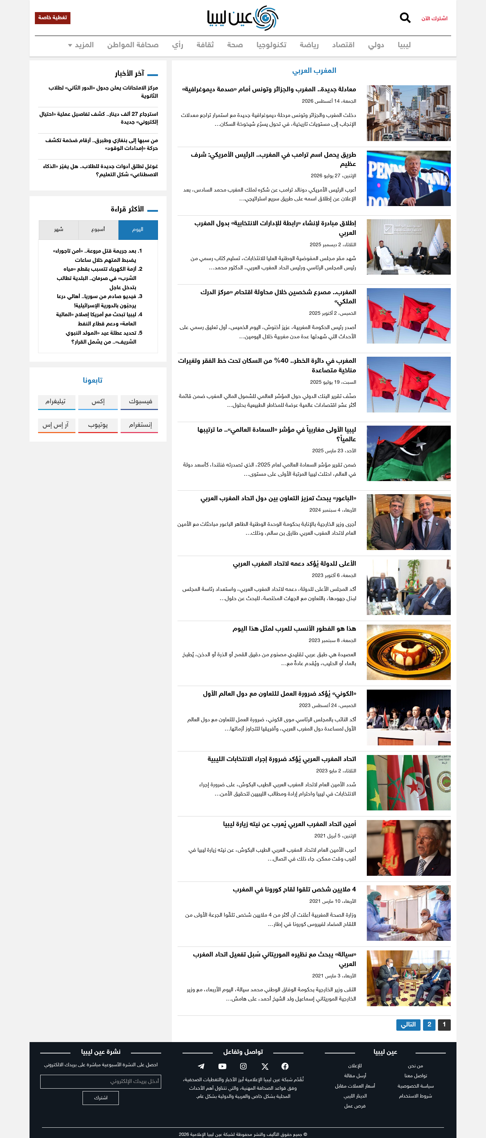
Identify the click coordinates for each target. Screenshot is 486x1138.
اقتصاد (343, 45)
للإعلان (355, 1066)
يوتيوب (98, 425)
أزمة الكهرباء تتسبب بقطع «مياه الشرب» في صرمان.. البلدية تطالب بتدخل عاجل (96, 278)
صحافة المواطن (133, 45)
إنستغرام (140, 425)
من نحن (415, 1066)
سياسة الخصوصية (416, 1086)
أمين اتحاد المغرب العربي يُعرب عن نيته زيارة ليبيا (289, 824)
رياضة (309, 45)
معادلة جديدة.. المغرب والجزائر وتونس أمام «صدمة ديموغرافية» (269, 90)
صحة (235, 45)
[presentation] (138, 230)
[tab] (138, 230)
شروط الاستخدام (415, 1096)
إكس (98, 402)
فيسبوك (140, 402)
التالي (408, 1025)
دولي (376, 45)
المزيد (84, 45)
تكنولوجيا (271, 45)
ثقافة (205, 45)
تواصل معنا (416, 1076)
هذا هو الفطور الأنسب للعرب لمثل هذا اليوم (294, 629)
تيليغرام (55, 402)
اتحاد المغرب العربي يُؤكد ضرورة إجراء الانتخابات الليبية (282, 759)
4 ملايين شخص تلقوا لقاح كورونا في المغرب (294, 890)
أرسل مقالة (355, 1076)
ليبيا (404, 45)
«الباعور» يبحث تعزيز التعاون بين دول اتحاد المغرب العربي (278, 499)
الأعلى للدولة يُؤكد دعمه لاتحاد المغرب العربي (294, 564)
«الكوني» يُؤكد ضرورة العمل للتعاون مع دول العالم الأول (279, 694)
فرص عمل (355, 1106)
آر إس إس (55, 425)
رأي (177, 45)
